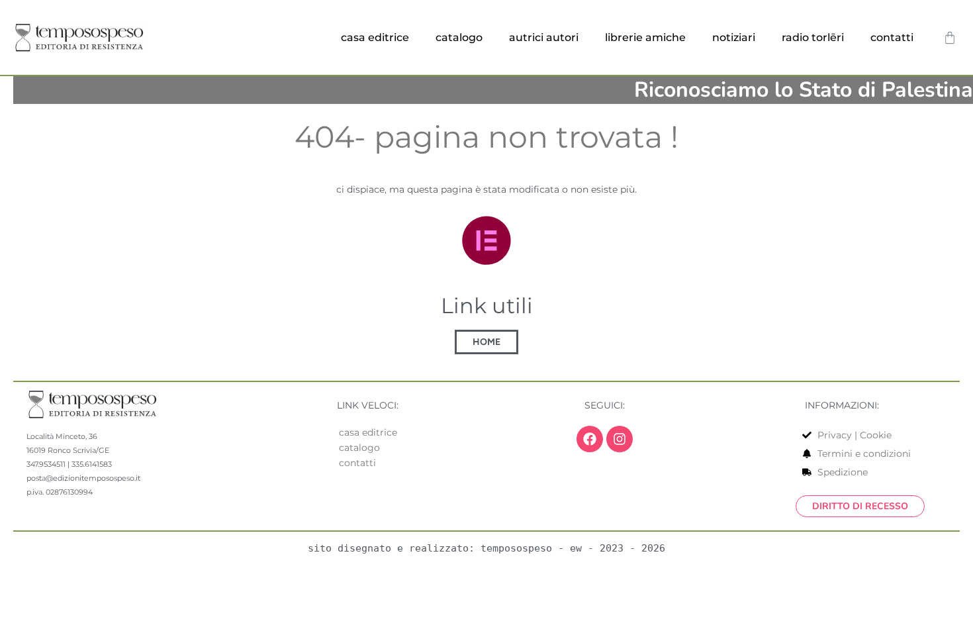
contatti (891, 37)
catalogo (459, 37)
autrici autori (544, 37)
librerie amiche (645, 37)
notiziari (733, 37)
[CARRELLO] (950, 38)
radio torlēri (813, 37)
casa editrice (375, 37)
